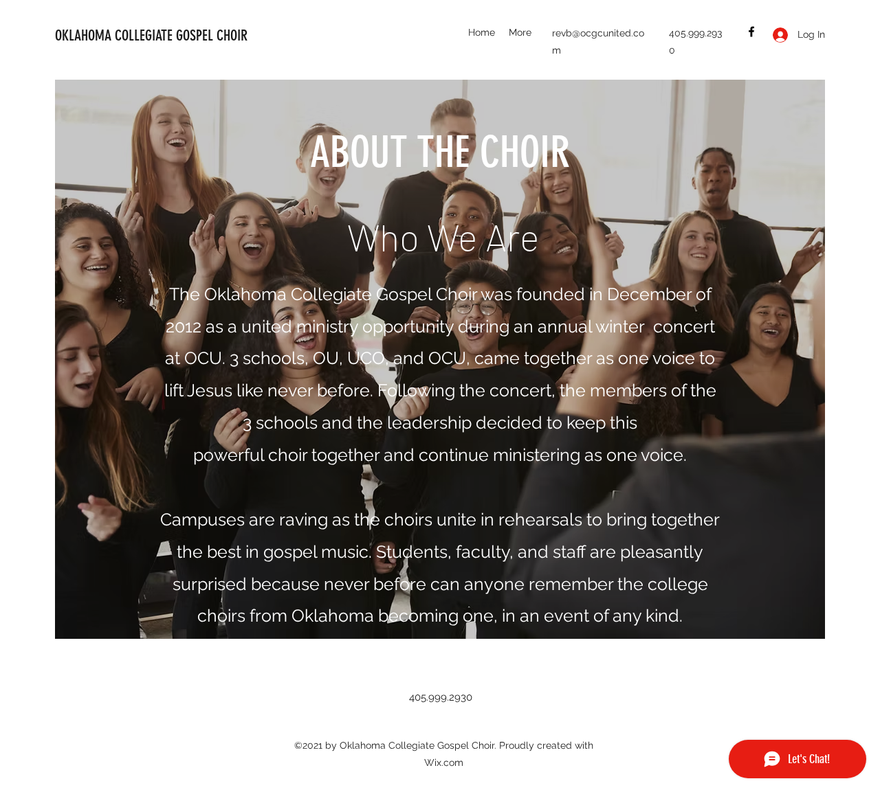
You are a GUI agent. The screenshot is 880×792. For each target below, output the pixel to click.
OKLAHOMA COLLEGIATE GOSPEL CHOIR (151, 35)
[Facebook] (751, 31)
